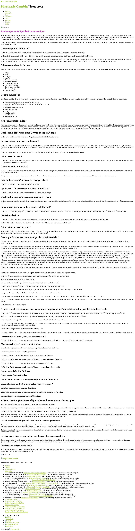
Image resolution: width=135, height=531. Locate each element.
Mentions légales (10, 469)
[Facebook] (14, 1)
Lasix (6, 18)
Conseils (7, 22)
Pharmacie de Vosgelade (30, 492)
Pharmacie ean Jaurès (33, 476)
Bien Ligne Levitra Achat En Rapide (16, 512)
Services (7, 11)
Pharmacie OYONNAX (37, 494)
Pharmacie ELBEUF (38, 481)
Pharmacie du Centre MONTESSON (40, 496)
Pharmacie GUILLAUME (37, 474)
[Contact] (16, 1)
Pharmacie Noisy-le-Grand (37, 478)
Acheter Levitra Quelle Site (13, 501)
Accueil (7, 465)
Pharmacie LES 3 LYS (32, 489)
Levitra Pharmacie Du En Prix (14, 503)
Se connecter (6, 1)
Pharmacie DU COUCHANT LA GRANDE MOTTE (43, 483)
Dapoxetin (8, 16)
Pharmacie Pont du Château (29, 497)
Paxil (6, 15)
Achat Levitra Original (12, 505)
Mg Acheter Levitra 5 (11, 499)
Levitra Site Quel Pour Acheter (14, 510)
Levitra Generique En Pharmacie (15, 506)
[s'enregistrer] (12, 1)
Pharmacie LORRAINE (34, 490)
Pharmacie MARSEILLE (37, 485)
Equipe (7, 24)
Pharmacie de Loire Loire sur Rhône (35, 473)
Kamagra (7, 20)
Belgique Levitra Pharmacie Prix (15, 508)
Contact (7, 467)
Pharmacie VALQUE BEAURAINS (43, 480)
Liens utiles (8, 471)
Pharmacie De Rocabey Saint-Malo (38, 487)
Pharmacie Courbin (14, 6)
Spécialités (8, 13)
